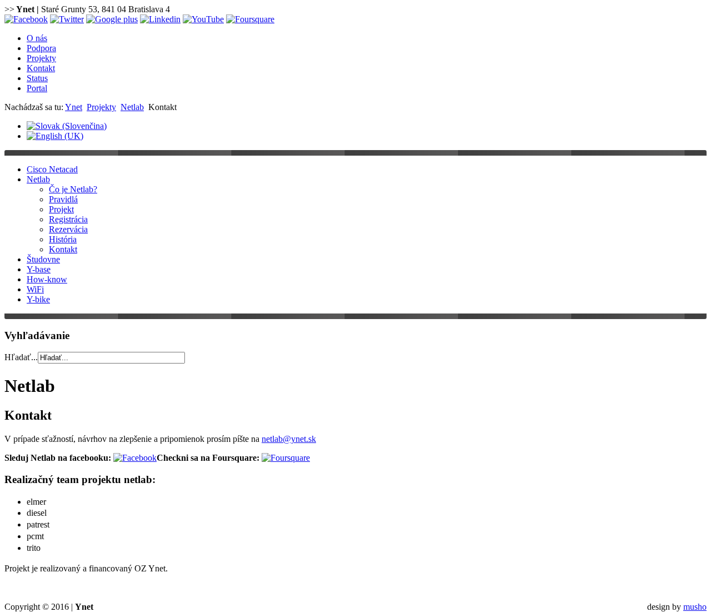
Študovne (43, 259)
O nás (37, 38)
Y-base (39, 269)
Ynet (73, 107)
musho (695, 606)
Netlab (132, 107)
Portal (37, 88)
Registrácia (68, 219)
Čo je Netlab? (73, 189)
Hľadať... (21, 357)
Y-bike (38, 299)
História (63, 239)
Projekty (41, 58)
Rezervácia (68, 229)
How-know (47, 279)
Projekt (61, 209)
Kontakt (41, 68)
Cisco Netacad (52, 169)
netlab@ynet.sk (289, 439)
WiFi (35, 289)
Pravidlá (63, 199)
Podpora (41, 48)
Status (37, 78)
